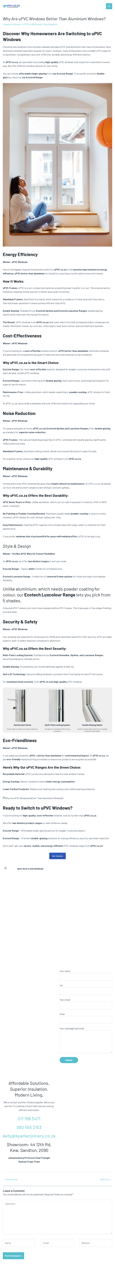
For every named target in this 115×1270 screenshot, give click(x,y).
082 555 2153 (29, 1127)
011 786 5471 (29, 1118)
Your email (65, 999)
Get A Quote (57, 856)
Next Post (106, 1179)
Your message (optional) (72, 1028)
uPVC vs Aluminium (32, 24)
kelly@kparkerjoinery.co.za (29, 1135)
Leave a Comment (12, 24)
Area (62, 1014)
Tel (61, 985)
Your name (65, 971)
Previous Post (10, 1179)
